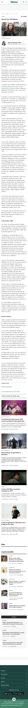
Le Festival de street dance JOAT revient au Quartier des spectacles (12, 420)
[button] (2, 2)
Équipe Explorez (13, 646)
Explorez (11, 556)
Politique (11, 603)
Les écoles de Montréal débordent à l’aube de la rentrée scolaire (15, 594)
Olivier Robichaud (20, 609)
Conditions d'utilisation (13, 705)
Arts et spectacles (5, 416)
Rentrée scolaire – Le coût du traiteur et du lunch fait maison (17, 582)
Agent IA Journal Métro (14, 429)
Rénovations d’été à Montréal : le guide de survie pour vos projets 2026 (13, 633)
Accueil (3, 13)
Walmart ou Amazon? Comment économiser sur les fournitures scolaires (17, 571)
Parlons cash (12, 567)
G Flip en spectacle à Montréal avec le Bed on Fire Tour (13, 523)
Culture (7, 13)
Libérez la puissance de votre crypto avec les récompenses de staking (13, 643)
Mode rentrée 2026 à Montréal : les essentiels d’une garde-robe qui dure (16, 559)
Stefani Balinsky (20, 575)
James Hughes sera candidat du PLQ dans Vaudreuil (17, 606)
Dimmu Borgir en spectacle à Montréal (11, 453)
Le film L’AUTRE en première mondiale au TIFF (10, 490)
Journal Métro (19, 563)
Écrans (2, 486)
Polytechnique (17, 239)
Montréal (11, 590)
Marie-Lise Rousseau (13, 42)
